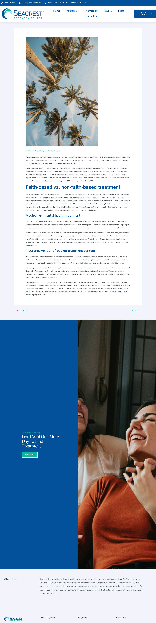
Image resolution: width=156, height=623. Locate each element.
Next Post (136, 311)
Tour (106, 11)
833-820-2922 (29, 455)
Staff (121, 11)
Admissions (92, 11)
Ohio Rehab (48, 151)
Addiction (30, 151)
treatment (118, 178)
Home (56, 11)
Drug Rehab (38, 151)
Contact (89, 16)
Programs (71, 11)
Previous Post (21, 311)
